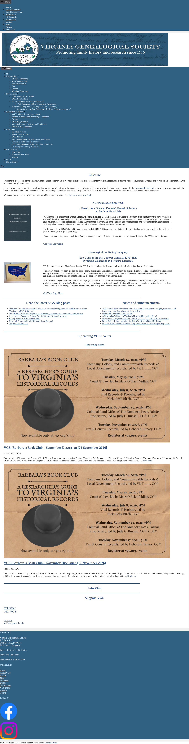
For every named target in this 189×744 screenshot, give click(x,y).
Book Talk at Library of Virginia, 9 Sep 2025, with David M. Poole (131, 321)
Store (8, 24)
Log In (8, 7)
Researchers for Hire (20, 134)
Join (13, 86)
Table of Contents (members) (36, 104)
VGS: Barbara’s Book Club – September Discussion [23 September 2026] (55, 447)
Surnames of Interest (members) (25, 142)
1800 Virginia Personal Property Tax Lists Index (32, 144)
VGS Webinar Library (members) (26, 114)
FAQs (8, 159)
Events (15, 119)
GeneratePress (51, 743)
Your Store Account (14, 12)
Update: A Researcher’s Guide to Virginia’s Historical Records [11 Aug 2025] (136, 323)
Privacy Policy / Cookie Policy (13, 650)
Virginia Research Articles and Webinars (29, 124)
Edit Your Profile (19, 84)
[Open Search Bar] (3, 167)
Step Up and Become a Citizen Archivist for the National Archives (38, 316)
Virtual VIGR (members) (22, 127)
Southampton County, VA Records (26, 147)
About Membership (20, 79)
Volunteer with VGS (20, 154)
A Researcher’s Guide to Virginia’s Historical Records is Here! (129, 316)
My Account (5, 685)
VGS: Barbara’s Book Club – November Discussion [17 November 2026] (55, 563)
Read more (147, 461)
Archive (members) (27, 101)
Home (2, 670)
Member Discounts (20, 91)
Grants (3, 693)
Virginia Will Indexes (18, 323)
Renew (15, 89)
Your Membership (13, 9)
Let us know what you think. (79, 195)
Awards (3, 690)
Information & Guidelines (23, 96)
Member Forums (19, 132)
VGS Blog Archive (20, 99)
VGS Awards (11, 17)
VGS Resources (18, 137)
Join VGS (16, 152)
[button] (108, 243)
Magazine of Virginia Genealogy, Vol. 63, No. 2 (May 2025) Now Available (135, 318)
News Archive (12, 162)
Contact (9, 22)
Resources (10, 129)
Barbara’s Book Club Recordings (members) (31, 117)
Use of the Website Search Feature (117, 313)
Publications (11, 94)
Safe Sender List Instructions (12, 659)
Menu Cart (10, 29)
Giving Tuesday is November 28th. (24, 318)
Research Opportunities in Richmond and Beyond (31, 321)
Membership (11, 76)
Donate (15, 157)
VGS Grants (11, 19)
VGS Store (5, 688)
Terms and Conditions (9, 655)
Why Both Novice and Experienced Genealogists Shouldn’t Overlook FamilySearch (46, 313)
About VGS (11, 14)
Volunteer (4, 680)
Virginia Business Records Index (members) (31, 139)
